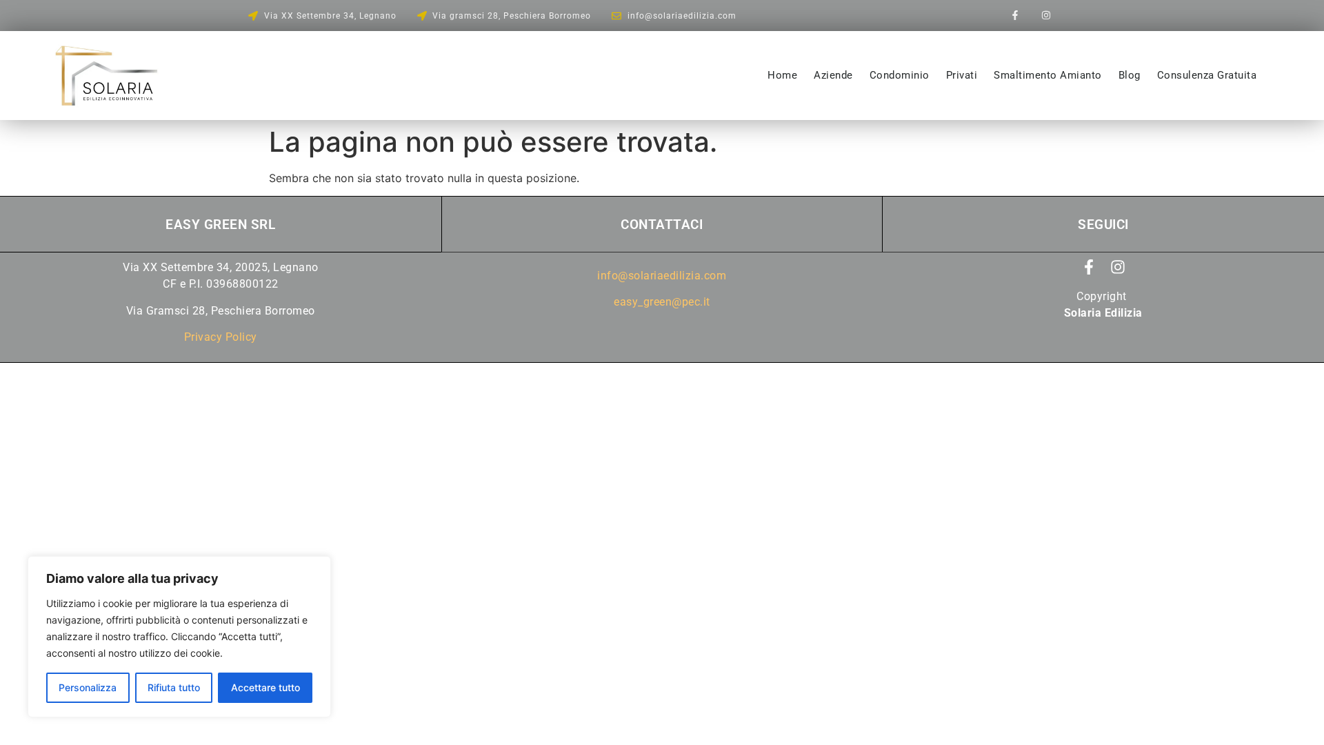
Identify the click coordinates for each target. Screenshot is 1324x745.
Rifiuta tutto (174, 687)
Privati (962, 75)
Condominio (900, 75)
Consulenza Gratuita (1207, 75)
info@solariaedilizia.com (661, 275)
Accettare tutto (265, 687)
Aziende (833, 75)
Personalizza (88, 687)
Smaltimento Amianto (1048, 75)
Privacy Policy (220, 337)
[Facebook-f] (1015, 15)
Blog (1130, 75)
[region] (179, 636)
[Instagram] (1046, 15)
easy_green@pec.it (662, 301)
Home (782, 75)
